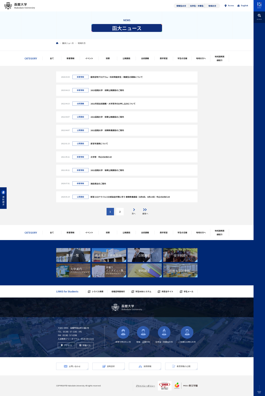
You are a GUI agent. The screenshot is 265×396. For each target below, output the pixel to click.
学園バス (86, 345)
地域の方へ (201, 58)
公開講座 (126, 58)
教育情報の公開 (183, 366)
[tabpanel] (73, 255)
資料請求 (3, 201)
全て (52, 58)
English (244, 6)
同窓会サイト (167, 291)
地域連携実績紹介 (219, 58)
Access (231, 6)
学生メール (188, 291)
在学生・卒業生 (197, 5)
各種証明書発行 (118, 291)
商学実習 (164, 58)
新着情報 (70, 58)
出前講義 (145, 58)
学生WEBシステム (143, 291)
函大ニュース (68, 43)
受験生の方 (181, 5)
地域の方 (212, 5)
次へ (134, 213)
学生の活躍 (182, 58)
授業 (108, 58)
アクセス (68, 345)
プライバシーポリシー (145, 385)
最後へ (145, 213)
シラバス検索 (97, 291)
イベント (89, 58)
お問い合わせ (74, 366)
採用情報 (147, 366)
